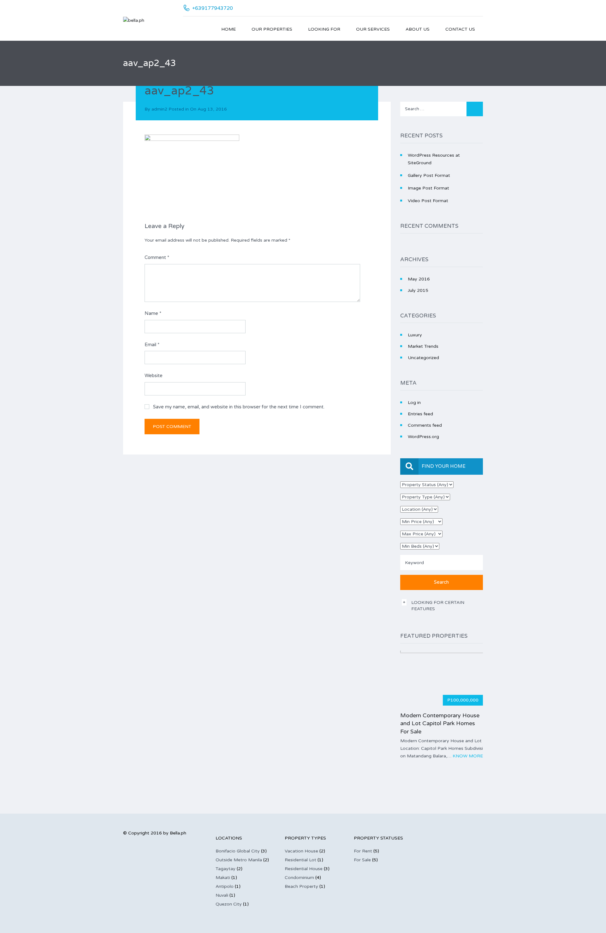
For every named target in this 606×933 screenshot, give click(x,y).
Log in (414, 402)
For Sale (362, 860)
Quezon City (229, 904)
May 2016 (419, 279)
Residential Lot (300, 860)
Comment (157, 257)
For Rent (363, 851)
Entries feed (420, 414)
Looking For (324, 29)
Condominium (299, 877)
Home (228, 29)
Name (153, 313)
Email (152, 344)
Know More (468, 756)
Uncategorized (423, 357)
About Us (418, 29)
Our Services (373, 29)
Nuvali (222, 895)
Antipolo (225, 886)
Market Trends (423, 346)
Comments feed (425, 425)
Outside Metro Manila (239, 860)
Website (154, 375)
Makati (223, 877)
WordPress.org (423, 436)
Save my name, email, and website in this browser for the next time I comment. (238, 407)
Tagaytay (225, 868)
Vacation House (301, 851)
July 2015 (418, 290)
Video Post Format (428, 200)
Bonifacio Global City (238, 851)
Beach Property (301, 886)
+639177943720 (212, 8)
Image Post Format (428, 188)
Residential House (304, 868)
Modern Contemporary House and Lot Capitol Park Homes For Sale (439, 723)
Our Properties (272, 29)
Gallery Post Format (429, 175)
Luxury (415, 335)
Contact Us (460, 29)
